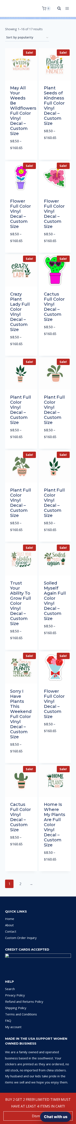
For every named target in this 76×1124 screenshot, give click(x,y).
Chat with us (55, 1116)
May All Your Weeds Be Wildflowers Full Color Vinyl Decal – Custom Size (23, 110)
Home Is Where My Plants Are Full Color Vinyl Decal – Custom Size (54, 824)
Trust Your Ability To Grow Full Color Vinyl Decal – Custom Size (20, 603)
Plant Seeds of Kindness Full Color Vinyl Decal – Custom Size (54, 105)
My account (13, 1027)
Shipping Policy (15, 1008)
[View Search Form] (57, 8)
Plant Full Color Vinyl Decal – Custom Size (20, 410)
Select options (21, 158)
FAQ (8, 1020)
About (9, 925)
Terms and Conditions (21, 1014)
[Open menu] (67, 8)
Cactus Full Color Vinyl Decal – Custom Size (54, 307)
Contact (10, 931)
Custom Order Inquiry (21, 938)
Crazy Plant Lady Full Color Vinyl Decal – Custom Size (20, 312)
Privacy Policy (15, 995)
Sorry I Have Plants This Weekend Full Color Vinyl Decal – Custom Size (21, 714)
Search (10, 989)
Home (9, 919)
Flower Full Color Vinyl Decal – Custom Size (20, 214)
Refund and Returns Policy (24, 1001)
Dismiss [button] (38, 1116)
